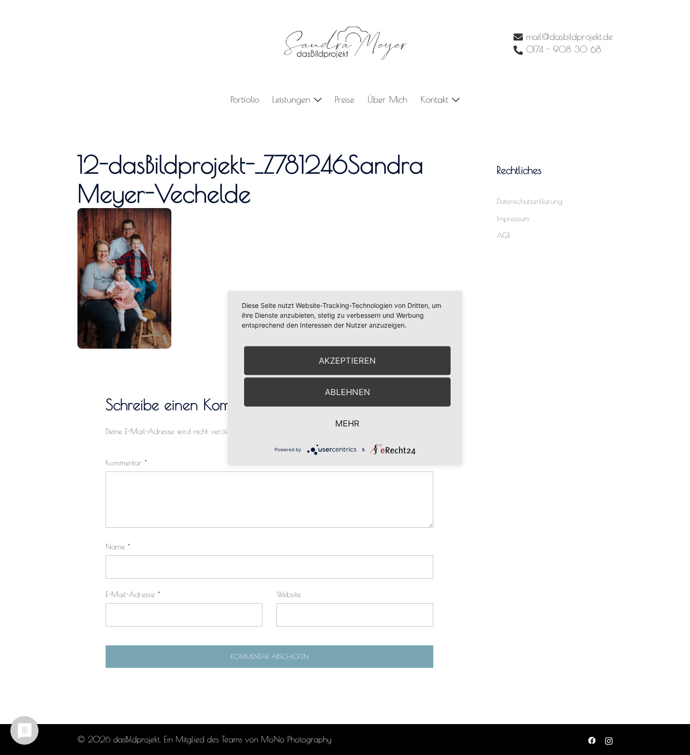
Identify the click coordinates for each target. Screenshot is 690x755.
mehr (347, 423)
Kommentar (126, 462)
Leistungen (291, 99)
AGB (503, 235)
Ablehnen (347, 391)
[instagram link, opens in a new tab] (609, 739)
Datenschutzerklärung (529, 201)
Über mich (387, 99)
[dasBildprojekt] (345, 42)
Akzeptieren (347, 360)
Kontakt (434, 99)
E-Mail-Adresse (133, 594)
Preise (344, 99)
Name (118, 546)
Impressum (513, 218)
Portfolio (244, 99)
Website (288, 594)
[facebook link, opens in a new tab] (592, 739)
